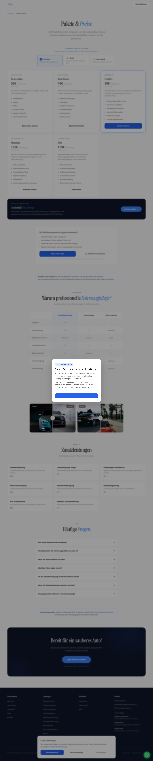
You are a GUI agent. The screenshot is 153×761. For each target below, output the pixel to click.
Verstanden (76, 396)
